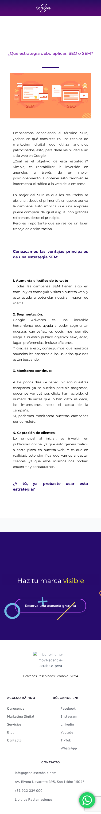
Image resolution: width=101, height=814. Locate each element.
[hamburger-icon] (92, 11)
